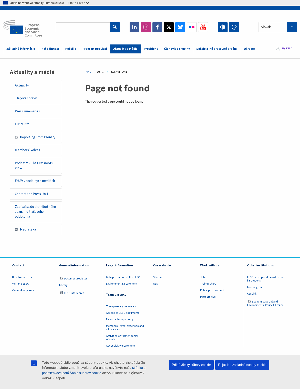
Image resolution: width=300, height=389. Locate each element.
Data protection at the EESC (123, 277)
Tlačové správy (26, 98)
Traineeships (208, 284)
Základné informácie (20, 49)
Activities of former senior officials (122, 337)
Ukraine (249, 49)
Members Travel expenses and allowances (125, 327)
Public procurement (212, 290)
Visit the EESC (20, 284)
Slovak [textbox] (266, 27)
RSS (155, 284)
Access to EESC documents (123, 313)
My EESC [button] (287, 49)
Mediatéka (28, 229)
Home (88, 71)
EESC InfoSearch (74, 293)
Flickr (192, 27)
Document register (75, 279)
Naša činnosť (50, 49)
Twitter (169, 27)
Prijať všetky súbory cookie (191, 365)
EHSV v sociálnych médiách (35, 180)
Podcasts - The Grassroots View (34, 166)
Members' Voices (27, 150)
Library (63, 285)
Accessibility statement (120, 346)
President (151, 49)
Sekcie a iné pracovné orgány (217, 49)
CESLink (252, 294)
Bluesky (180, 27)
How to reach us (22, 277)
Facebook (157, 27)
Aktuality (22, 85)
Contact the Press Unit (31, 194)
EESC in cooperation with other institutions (266, 279)
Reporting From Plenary (37, 137)
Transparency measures (121, 306)
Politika (70, 49)
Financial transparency (119, 319)
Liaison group (255, 287)
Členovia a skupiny (177, 49)
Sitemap (158, 277)
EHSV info (22, 124)
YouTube (203, 27)
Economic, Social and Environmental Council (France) (266, 303)
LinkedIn (134, 27)
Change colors (234, 27)
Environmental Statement (121, 284)
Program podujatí (94, 49)
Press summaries (27, 111)
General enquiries (23, 290)
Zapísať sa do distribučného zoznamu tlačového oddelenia (35, 211)
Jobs (203, 277)
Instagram (146, 27)
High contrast (223, 27)
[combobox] (278, 27)
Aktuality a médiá (125, 49)
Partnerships (208, 297)
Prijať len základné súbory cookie (242, 365)
